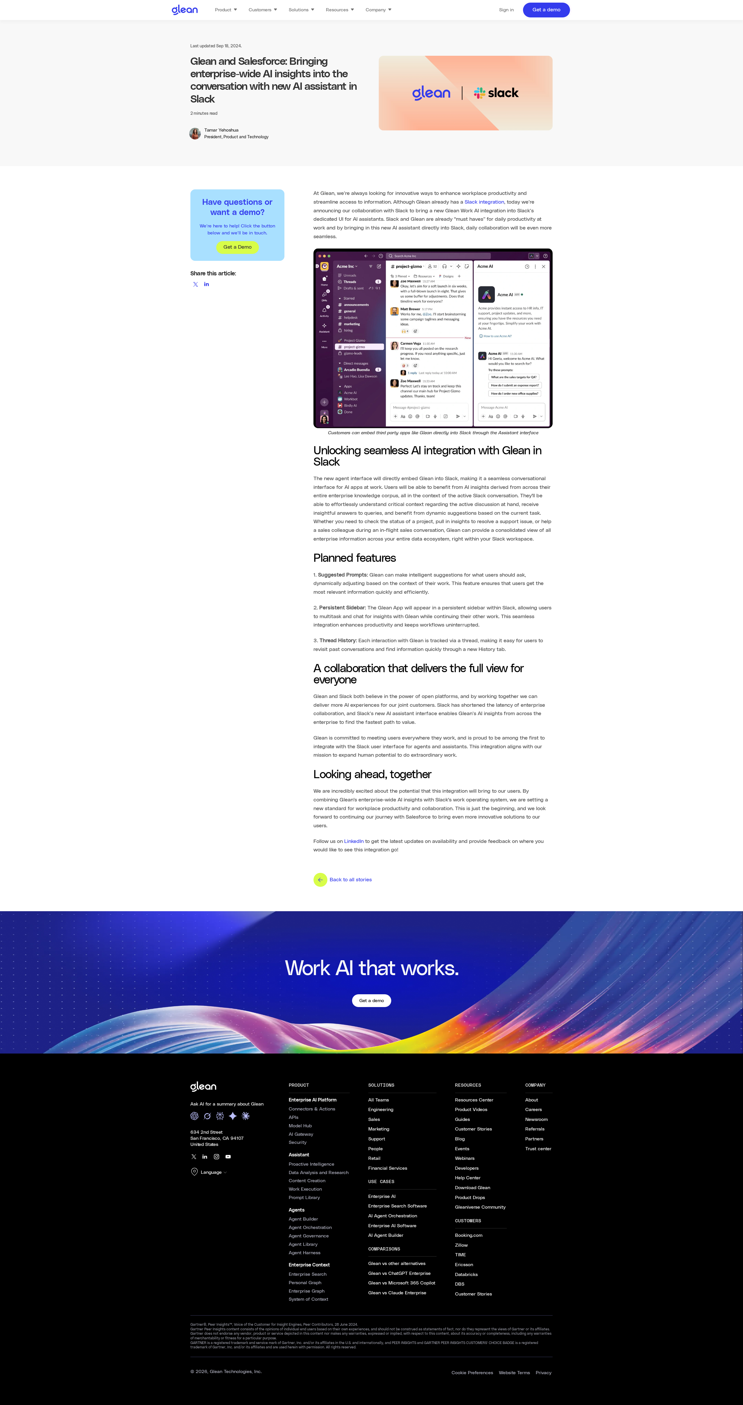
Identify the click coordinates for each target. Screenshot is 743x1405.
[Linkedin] (205, 1156)
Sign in (506, 10)
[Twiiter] (193, 1156)
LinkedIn (354, 841)
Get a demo (371, 1000)
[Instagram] (216, 1156)
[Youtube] (228, 1156)
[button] (210, 1172)
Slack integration (484, 202)
